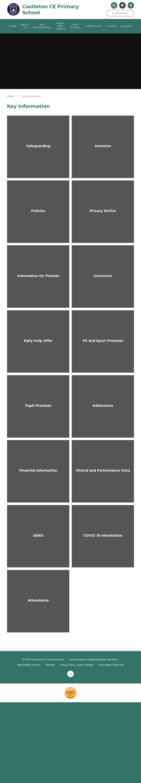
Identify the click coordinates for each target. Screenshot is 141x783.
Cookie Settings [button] (84, 664)
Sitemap (50, 664)
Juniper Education (108, 659)
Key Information (31, 96)
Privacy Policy (67, 664)
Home (10, 96)
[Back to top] (70, 674)
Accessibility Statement (111, 664)
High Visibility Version (28, 664)
